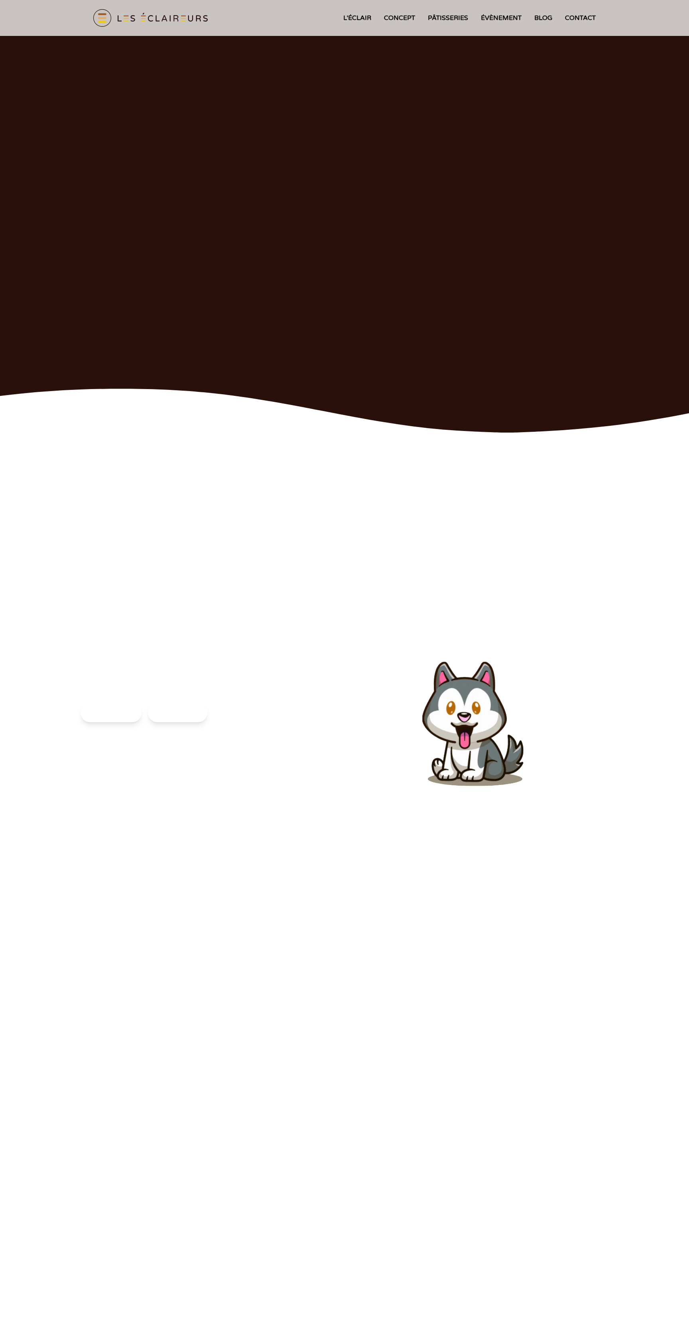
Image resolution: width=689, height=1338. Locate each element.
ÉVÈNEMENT (501, 18)
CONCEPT (399, 18)
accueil (111, 713)
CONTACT (580, 18)
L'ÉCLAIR (357, 18)
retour (177, 713)
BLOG (543, 18)
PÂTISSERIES (448, 18)
